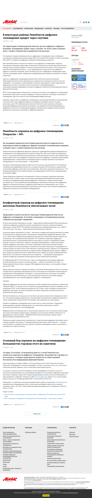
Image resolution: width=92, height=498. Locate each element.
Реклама (56, 28)
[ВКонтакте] (62, 125)
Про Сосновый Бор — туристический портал (10, 433)
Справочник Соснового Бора (55, 443)
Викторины (6, 462)
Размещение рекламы (29, 481)
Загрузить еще (36, 413)
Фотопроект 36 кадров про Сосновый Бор (10, 444)
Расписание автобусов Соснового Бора (53, 433)
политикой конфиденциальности (70, 492)
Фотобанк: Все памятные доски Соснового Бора (12, 448)
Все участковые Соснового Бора (56, 460)
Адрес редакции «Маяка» (29, 477)
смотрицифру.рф (41, 377)
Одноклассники (74, 436)
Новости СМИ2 (75, 37)
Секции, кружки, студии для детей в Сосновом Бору (55, 446)
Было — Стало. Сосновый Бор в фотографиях (11, 440)
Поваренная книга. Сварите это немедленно (12, 469)
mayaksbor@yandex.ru (37, 480)
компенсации (60, 382)
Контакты (48, 28)
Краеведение (7, 460)
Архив (5, 464)
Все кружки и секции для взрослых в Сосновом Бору (55, 450)
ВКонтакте (72, 434)
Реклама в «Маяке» (30, 432)
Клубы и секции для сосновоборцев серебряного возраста (55, 454)
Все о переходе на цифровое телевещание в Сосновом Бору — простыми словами (33, 398)
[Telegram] (64, 125)
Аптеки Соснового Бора (54, 458)
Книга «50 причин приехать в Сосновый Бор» (11, 436)
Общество (10, 122)
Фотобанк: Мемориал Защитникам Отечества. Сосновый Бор (10, 456)
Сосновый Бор (18, 28)
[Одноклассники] (66, 125)
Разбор (5, 466)
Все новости (7, 28)
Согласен (46, 495)
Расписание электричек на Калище (54, 436)
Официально (39, 28)
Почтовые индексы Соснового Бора (56, 463)
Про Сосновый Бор (67, 28)
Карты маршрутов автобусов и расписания (56, 440)
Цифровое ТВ (20, 122)
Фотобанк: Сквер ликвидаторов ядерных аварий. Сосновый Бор (12, 451)
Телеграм (72, 432)
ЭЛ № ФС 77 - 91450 (56, 479)
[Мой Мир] (68, 125)
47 (24, 194)
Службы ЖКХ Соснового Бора (55, 466)
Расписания (28, 28)
